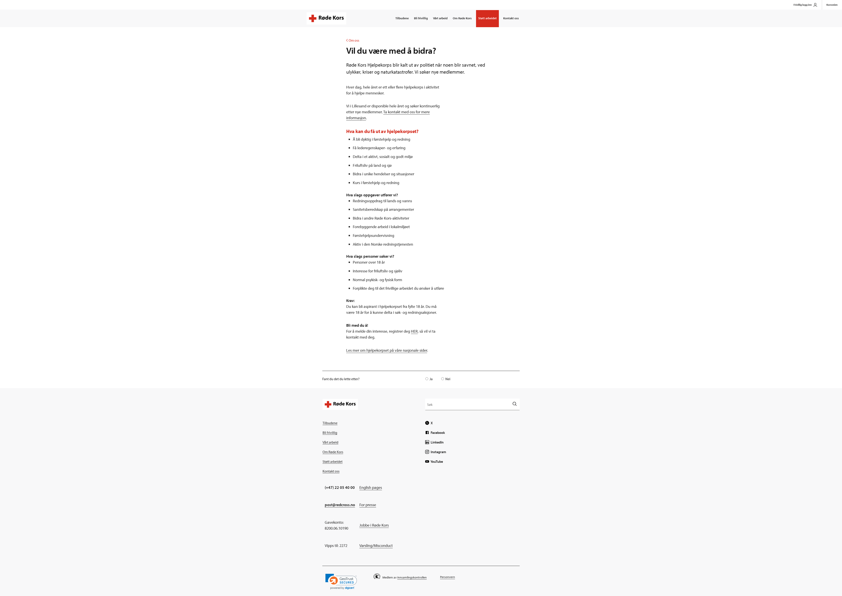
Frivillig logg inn (803, 4)
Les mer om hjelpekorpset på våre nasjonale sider (386, 350)
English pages (370, 487)
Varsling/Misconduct (376, 545)
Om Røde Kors (462, 18)
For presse (367, 504)
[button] (341, 581)
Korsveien (832, 4)
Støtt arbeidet (487, 18)
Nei (447, 379)
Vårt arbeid (440, 18)
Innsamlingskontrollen (412, 577)
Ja (431, 379)
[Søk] (514, 404)
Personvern (447, 577)
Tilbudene (402, 18)
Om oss (352, 40)
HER (414, 331)
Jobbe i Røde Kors (374, 525)
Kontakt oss (511, 18)
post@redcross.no (340, 504)
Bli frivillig (421, 18)
